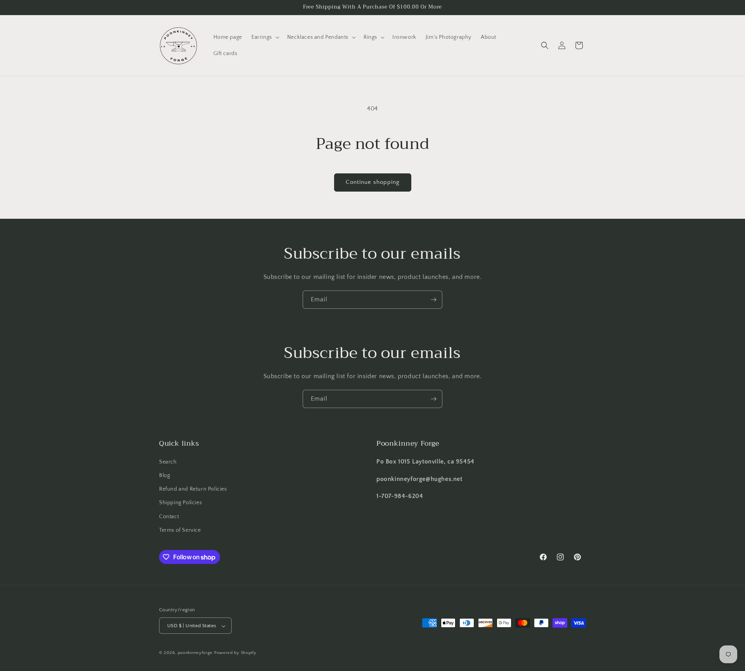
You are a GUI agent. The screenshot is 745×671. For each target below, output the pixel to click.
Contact (169, 516)
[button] (264, 37)
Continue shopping (373, 182)
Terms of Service (180, 530)
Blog (164, 475)
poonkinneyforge (195, 653)
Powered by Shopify (235, 653)
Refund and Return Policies (193, 489)
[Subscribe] (433, 300)
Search (168, 461)
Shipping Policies (180, 503)
